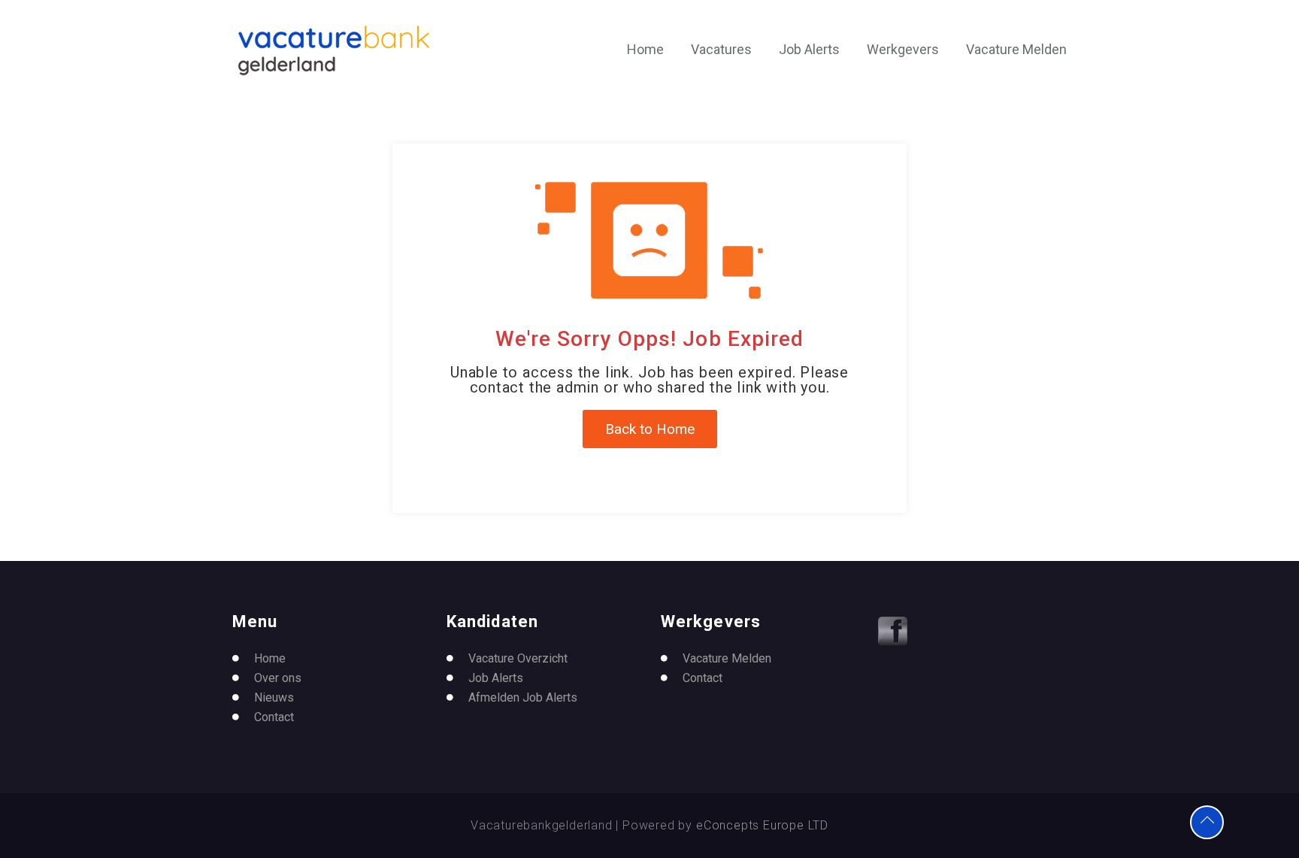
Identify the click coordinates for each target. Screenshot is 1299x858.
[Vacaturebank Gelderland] (334, 50)
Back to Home (650, 429)
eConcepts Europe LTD (762, 825)
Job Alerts (809, 49)
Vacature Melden (1016, 49)
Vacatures (721, 49)
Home (645, 49)
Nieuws (274, 697)
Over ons (277, 678)
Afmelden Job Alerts (522, 697)
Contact (274, 717)
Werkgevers (903, 49)
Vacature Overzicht (518, 658)
